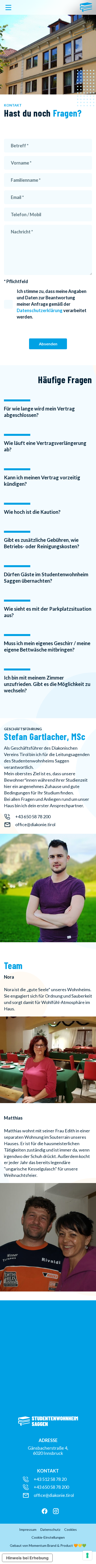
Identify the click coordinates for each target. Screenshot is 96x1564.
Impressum (27, 1530)
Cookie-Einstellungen (48, 1537)
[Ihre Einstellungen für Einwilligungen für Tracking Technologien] (87, 1555)
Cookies (70, 1530)
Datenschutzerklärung (40, 310)
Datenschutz (50, 1530)
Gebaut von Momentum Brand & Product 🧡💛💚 (48, 1546)
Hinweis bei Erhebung (27, 1557)
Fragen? (66, 113)
